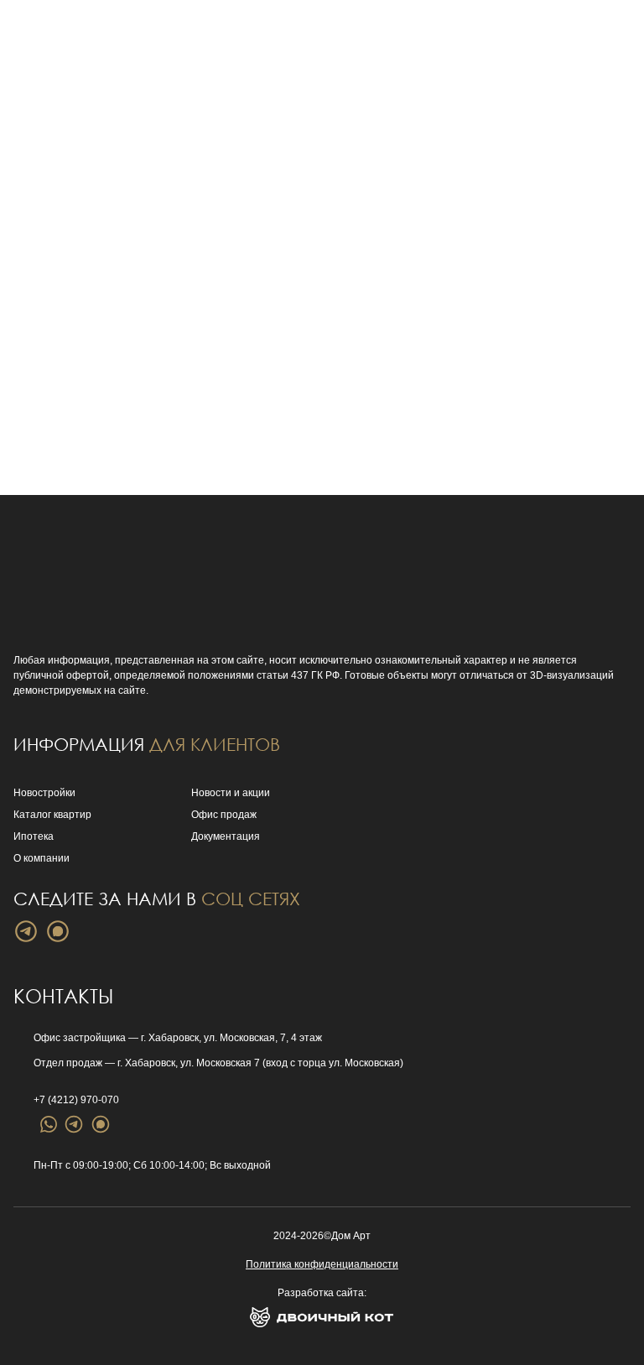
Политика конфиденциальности (322, 1264)
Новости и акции (230, 793)
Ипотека (33, 836)
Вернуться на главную (181, 307)
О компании (41, 858)
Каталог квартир (52, 815)
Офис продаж (224, 815)
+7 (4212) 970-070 (76, 1100)
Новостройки (44, 793)
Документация (225, 836)
